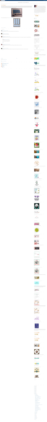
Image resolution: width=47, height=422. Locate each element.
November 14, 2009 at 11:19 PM (7, 36)
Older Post (31, 58)
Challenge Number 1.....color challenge (38, 398)
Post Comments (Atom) (5, 59)
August (35, 413)
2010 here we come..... (36, 410)
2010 (35, 392)
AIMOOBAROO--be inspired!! (37, 400)
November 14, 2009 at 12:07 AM (6, 33)
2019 (35, 391)
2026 (35, 386)
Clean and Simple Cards (37, 405)
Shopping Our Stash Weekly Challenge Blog (5, 63)
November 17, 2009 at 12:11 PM (7, 44)
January (35, 418)
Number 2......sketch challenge (37, 397)
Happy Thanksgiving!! (36, 399)
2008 (35, 419)
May (35, 415)
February (36, 417)
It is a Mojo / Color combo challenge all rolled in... (39, 404)
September (36, 412)
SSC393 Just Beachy (3, 65)
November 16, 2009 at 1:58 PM (6, 39)
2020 (35, 390)
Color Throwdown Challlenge (37, 407)
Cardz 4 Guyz (3, 66)
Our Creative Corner (10, 17)
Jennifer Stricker (4, 44)
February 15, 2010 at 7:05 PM (6, 48)
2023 (35, 388)
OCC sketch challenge (36, 395)
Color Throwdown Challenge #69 (37, 402)
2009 (35, 393)
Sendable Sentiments (23, 2)
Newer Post (2, 58)
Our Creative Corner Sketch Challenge (38, 409)
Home (16, 58)
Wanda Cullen (4, 36)
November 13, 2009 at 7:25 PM (5, 30)
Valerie (3, 48)
